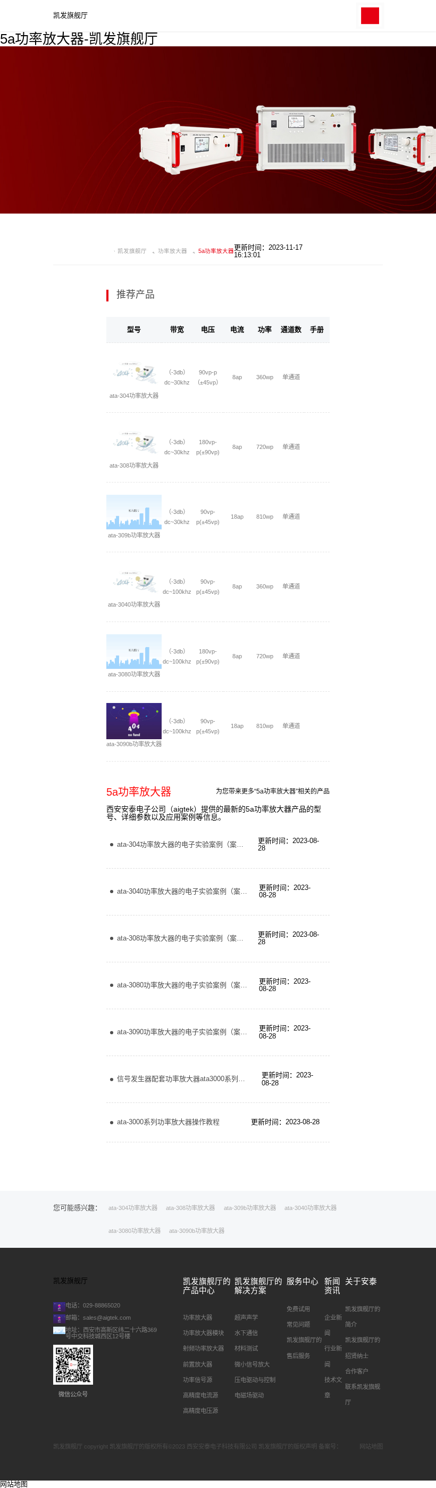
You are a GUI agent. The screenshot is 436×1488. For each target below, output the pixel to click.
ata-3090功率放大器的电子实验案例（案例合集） (192, 1032)
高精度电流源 (200, 1395)
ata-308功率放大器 (134, 465)
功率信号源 (197, 1380)
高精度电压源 (200, 1411)
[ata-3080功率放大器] (134, 652)
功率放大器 (172, 251)
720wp (264, 447)
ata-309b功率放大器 (134, 535)
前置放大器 (197, 1364)
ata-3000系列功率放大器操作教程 (168, 1122)
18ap (237, 516)
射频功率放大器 (203, 1348)
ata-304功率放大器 (134, 396)
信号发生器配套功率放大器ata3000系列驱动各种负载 (198, 1079)
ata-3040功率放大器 (134, 604)
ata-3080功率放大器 (134, 674)
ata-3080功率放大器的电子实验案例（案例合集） (192, 985)
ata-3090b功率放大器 (134, 744)
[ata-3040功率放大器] (134, 582)
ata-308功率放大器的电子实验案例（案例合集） (190, 938)
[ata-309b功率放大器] (134, 512)
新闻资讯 (332, 1285)
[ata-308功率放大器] (134, 442)
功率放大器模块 (203, 1333)
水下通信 (246, 1333)
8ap (237, 377)
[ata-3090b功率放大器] (134, 721)
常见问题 (298, 1324)
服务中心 (302, 1281)
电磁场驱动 (249, 1395)
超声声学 (246, 1317)
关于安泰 (361, 1281)
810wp (264, 516)
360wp (264, 377)
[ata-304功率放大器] (134, 373)
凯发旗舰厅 (70, 15)
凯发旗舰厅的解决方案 (258, 1285)
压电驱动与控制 (254, 1380)
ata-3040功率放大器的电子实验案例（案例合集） (192, 891)
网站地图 (371, 1446)
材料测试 (246, 1348)
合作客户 (356, 1371)
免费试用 (298, 1309)
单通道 (291, 377)
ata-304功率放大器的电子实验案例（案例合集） (190, 844)
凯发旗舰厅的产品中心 (207, 1285)
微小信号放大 (252, 1364)
